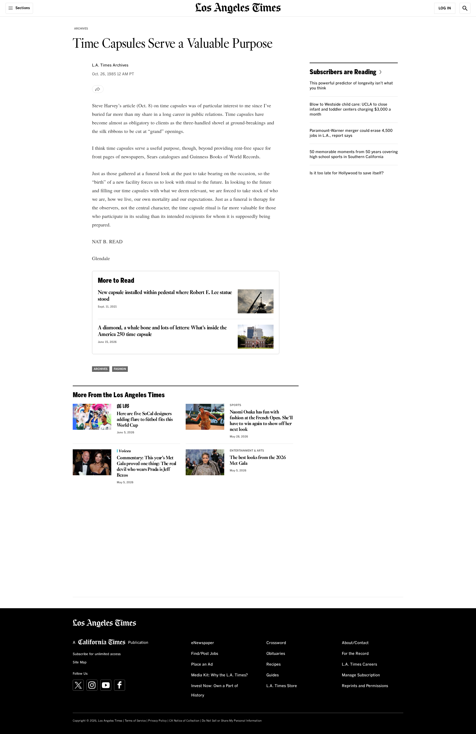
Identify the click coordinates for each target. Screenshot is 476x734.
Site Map (79, 662)
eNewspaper (202, 643)
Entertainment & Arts (247, 450)
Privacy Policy (157, 720)
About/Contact (355, 643)
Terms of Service (135, 720)
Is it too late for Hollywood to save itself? (347, 173)
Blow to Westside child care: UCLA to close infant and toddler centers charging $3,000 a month (350, 109)
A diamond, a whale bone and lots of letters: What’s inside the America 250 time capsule (162, 331)
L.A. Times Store (281, 686)
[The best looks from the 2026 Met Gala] (205, 462)
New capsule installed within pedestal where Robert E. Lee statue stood (165, 296)
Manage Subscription (361, 675)
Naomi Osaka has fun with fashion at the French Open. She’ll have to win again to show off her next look (261, 421)
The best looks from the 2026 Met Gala (258, 460)
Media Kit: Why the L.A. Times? (219, 675)
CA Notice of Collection (184, 720)
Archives (81, 28)
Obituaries (275, 654)
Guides (272, 675)
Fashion (120, 369)
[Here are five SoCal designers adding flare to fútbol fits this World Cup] (92, 417)
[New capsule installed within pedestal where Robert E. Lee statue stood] (256, 301)
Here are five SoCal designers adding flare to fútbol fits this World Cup (145, 419)
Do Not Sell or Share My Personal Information (232, 720)
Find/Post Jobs (204, 654)
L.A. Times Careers (359, 664)
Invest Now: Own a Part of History (214, 690)
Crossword (276, 643)
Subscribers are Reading (343, 72)
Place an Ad (202, 664)
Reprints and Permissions (365, 686)
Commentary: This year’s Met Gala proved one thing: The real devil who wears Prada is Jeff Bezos (146, 467)
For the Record (355, 654)
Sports (235, 405)
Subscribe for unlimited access (97, 654)
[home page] (238, 7)
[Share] (98, 89)
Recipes (273, 664)
